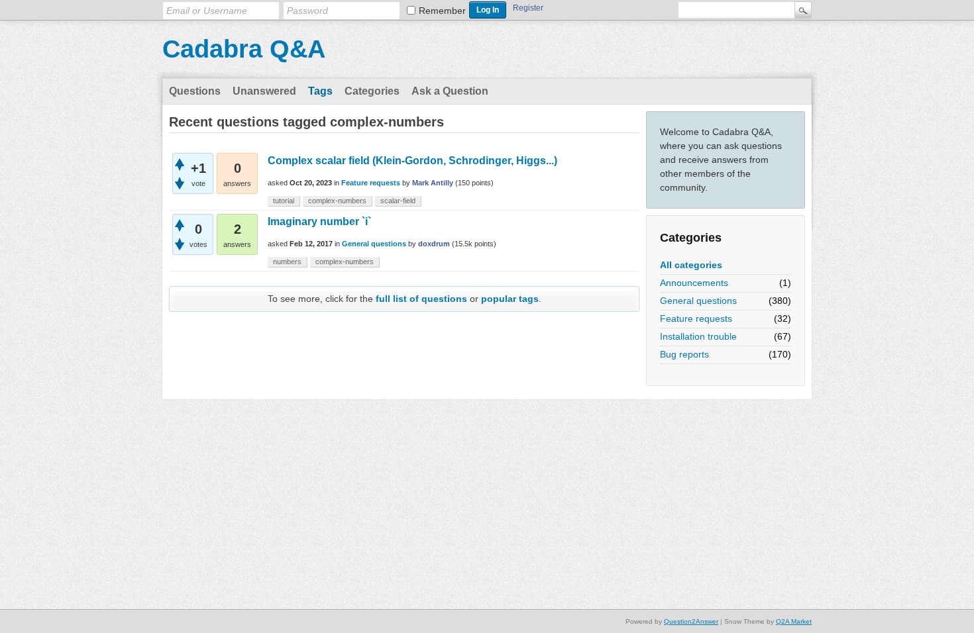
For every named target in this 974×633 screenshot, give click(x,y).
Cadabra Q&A (243, 49)
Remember (442, 10)
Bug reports (684, 354)
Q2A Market (794, 621)
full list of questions (421, 298)
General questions (698, 300)
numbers (287, 262)
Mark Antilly (432, 183)
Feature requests (696, 318)
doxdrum (434, 244)
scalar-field (397, 201)
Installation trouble (698, 336)
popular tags (510, 298)
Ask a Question (449, 91)
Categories (372, 91)
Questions (195, 91)
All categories (691, 265)
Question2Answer (691, 621)
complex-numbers (337, 201)
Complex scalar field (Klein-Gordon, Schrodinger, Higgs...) (412, 160)
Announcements (694, 282)
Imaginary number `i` (319, 221)
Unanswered (264, 91)
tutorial (283, 201)
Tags (320, 91)
